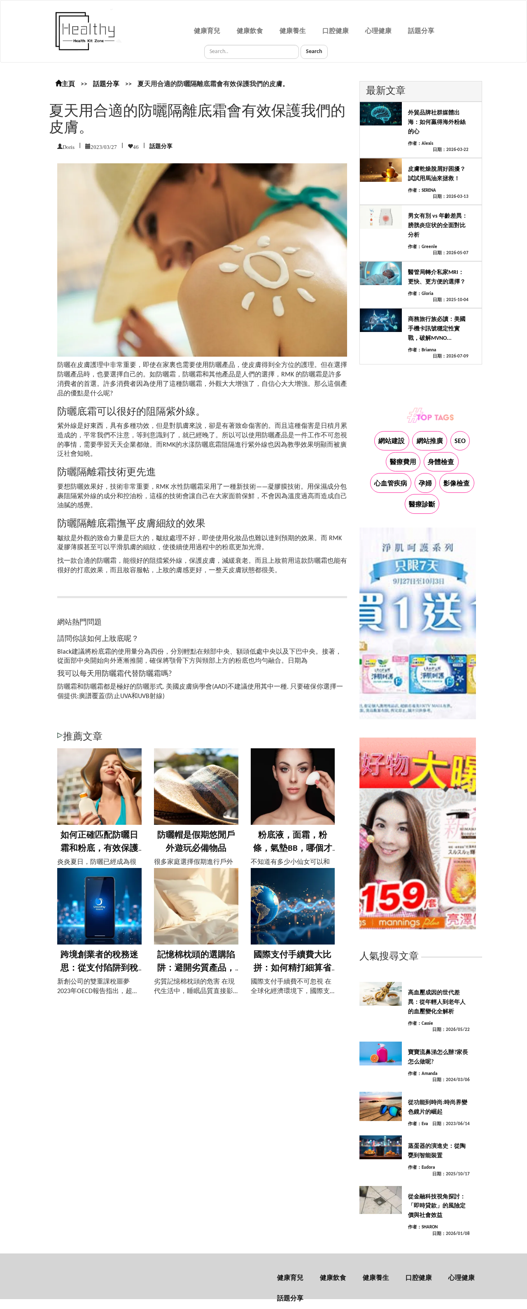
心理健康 (378, 31)
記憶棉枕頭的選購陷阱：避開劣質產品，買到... (196, 968)
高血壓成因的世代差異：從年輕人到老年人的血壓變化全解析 (437, 1002)
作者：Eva (418, 1124)
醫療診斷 (422, 504)
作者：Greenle (422, 247)
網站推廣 (430, 441)
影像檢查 (456, 483)
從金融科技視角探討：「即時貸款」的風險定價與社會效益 (437, 1206)
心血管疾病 (390, 483)
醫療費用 (403, 462)
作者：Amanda (422, 1074)
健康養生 (293, 31)
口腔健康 (335, 31)
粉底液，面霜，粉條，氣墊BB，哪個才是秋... (292, 848)
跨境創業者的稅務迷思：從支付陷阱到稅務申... (99, 968)
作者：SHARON (423, 1227)
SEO (460, 441)
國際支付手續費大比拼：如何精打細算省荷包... (292, 968)
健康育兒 (207, 31)
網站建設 (391, 441)
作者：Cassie (420, 1023)
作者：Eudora (421, 1167)
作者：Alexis (420, 144)
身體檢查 (441, 462)
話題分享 (421, 31)
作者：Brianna (422, 350)
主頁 (68, 84)
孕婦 (425, 483)
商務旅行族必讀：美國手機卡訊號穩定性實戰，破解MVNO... (437, 328)
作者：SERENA (422, 190)
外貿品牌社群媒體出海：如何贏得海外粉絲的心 (437, 122)
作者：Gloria (420, 294)
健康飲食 (250, 31)
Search (314, 52)
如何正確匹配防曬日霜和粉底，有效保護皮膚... (99, 848)
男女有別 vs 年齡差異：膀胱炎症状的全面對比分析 (438, 225)
